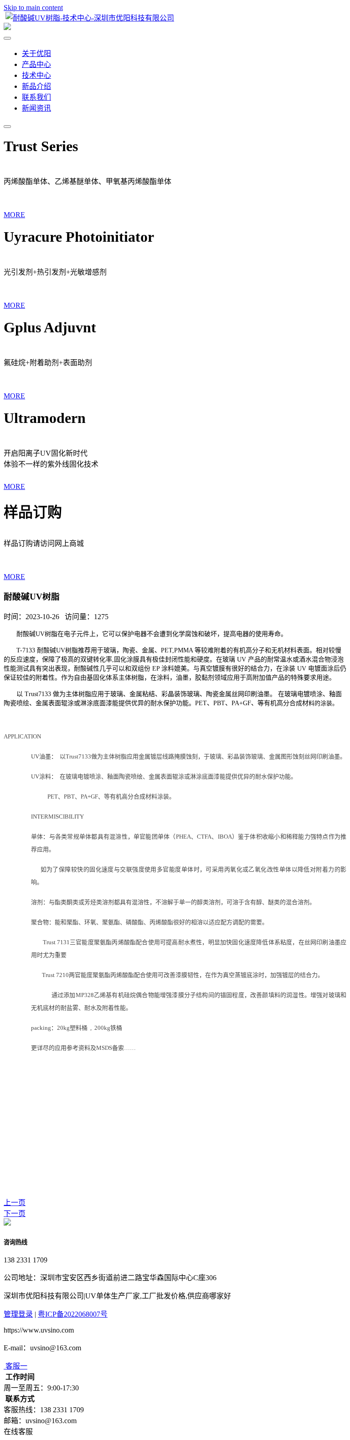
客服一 (16, 1366)
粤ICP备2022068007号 (73, 1314)
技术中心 (36, 75)
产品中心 (36, 64)
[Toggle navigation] (7, 126)
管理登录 (18, 1314)
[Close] (7, 38)
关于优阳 (36, 53)
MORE (14, 215)
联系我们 (36, 97)
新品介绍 (36, 86)
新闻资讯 (36, 108)
